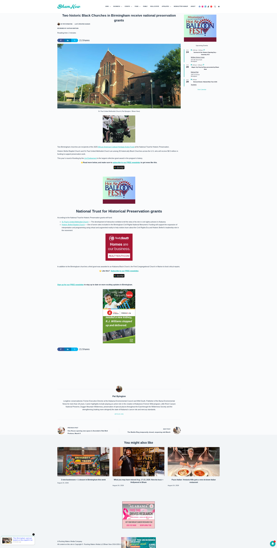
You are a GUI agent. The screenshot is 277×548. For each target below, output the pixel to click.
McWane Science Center (198, 57)
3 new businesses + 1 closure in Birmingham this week (83, 480)
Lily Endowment (90, 158)
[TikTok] (208, 6)
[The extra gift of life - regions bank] (119, 329)
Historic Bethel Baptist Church (73, 225)
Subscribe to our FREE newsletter (124, 271)
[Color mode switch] (219, 6)
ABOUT (193, 6)
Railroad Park (194, 72)
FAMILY (145, 6)
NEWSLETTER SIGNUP (181, 6)
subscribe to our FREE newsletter (126, 162)
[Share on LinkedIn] (67, 40)
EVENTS (127, 6)
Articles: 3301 (119, 414)
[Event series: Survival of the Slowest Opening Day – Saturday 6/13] (204, 50)
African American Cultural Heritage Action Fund (116, 147)
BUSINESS (116, 6)
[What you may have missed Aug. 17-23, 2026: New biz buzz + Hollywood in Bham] (138, 461)
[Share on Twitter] (74, 40)
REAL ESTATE (154, 6)
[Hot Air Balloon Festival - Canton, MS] (119, 190)
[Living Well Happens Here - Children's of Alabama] (119, 303)
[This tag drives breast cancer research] (138, 514)
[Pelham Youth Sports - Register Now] (119, 129)
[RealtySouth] (119, 247)
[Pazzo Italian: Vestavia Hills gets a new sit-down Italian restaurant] (194, 461)
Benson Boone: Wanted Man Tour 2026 (205, 82)
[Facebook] (199, 6)
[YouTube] (211, 6)
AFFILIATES (165, 6)
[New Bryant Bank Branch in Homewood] (138, 542)
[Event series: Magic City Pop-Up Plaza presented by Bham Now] (203, 65)
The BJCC (194, 84)
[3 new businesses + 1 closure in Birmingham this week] (83, 461)
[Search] (215, 6)
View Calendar (201, 89)
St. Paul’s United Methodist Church (75, 222)
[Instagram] (202, 6)
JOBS (107, 6)
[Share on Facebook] (60, 40)
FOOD (136, 6)
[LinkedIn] (205, 6)
